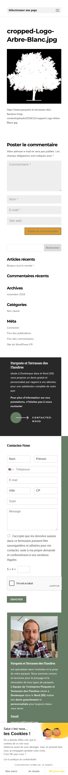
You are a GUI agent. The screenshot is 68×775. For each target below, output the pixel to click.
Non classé (13, 310)
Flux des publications (19, 333)
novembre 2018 (16, 294)
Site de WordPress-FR (20, 344)
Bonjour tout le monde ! (20, 265)
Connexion (13, 327)
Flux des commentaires (20, 338)
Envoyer (17, 599)
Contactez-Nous (42, 419)
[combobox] (11, 469)
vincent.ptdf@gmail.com (24, 722)
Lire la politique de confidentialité (20, 759)
